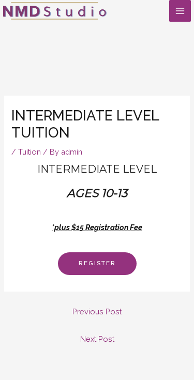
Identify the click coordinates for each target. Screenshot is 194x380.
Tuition (29, 151)
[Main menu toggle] (180, 11)
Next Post (97, 339)
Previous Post (97, 311)
